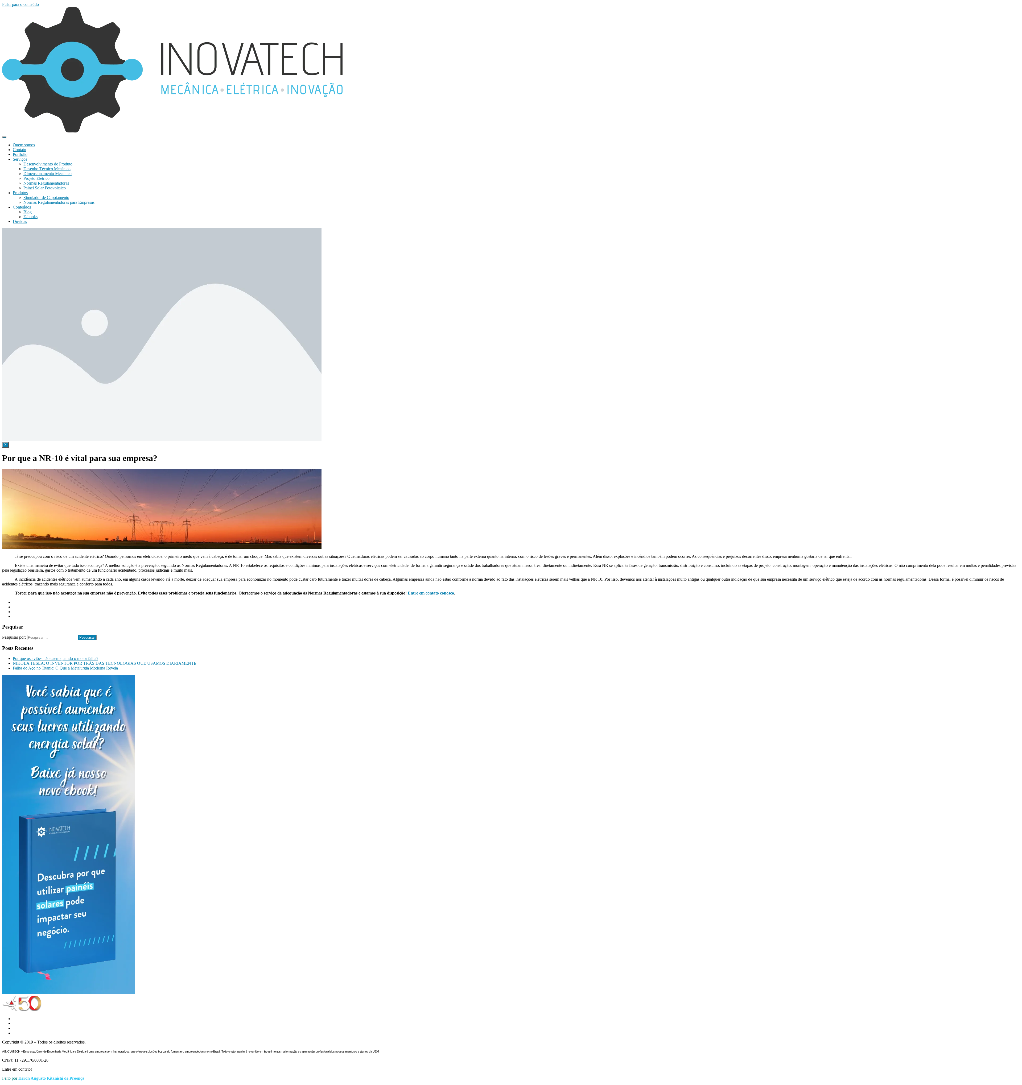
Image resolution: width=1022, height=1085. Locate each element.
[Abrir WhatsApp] (1009, 1071)
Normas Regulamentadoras (46, 183)
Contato (19, 149)
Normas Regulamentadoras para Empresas (58, 202)
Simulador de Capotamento (46, 197)
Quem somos (24, 145)
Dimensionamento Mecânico (47, 173)
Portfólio (20, 154)
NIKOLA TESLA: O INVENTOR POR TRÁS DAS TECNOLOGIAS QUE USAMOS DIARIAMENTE (104, 663)
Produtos (20, 192)
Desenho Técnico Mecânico (47, 169)
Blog (27, 212)
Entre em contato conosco (431, 593)
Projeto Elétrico (36, 178)
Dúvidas (20, 221)
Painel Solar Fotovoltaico (44, 188)
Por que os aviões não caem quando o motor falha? (55, 658)
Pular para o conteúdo (20, 4)
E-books (30, 216)
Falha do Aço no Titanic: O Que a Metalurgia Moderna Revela (65, 668)
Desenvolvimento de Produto (47, 164)
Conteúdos (22, 207)
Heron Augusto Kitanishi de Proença (51, 1078)
